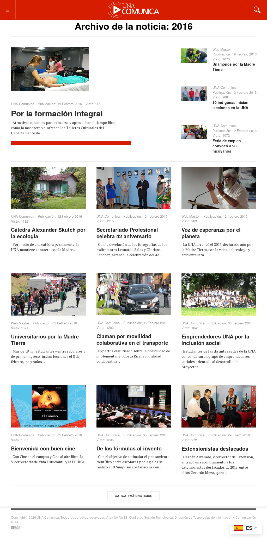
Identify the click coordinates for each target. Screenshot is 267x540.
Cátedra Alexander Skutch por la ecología (48, 233)
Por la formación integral (57, 113)
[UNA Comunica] (134, 9)
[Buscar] (257, 9)
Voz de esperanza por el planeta (211, 233)
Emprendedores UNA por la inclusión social (215, 339)
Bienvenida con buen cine (43, 448)
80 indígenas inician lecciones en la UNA (230, 105)
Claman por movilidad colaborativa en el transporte (132, 339)
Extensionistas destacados (214, 448)
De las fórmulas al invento (129, 448)
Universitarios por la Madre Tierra (45, 339)
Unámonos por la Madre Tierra (234, 66)
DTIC (14, 521)
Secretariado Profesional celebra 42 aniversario (127, 233)
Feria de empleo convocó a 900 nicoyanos (227, 146)
